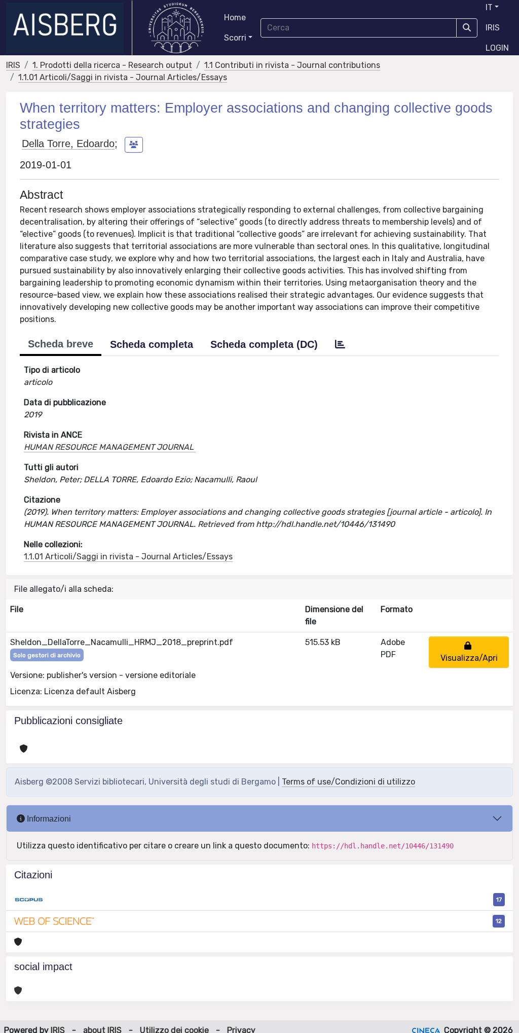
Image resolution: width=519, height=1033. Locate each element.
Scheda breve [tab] (60, 343)
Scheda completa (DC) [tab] (264, 344)
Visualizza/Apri (469, 652)
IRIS (493, 27)
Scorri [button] (235, 38)
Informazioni (48, 818)
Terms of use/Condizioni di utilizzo (348, 782)
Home (235, 17)
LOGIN (497, 48)
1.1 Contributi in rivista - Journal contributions (292, 65)
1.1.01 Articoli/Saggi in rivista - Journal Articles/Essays (122, 77)
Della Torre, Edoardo (68, 143)
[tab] (340, 344)
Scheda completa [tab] (151, 344)
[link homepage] (69, 28)
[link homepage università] (176, 28)
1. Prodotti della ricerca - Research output (112, 65)
